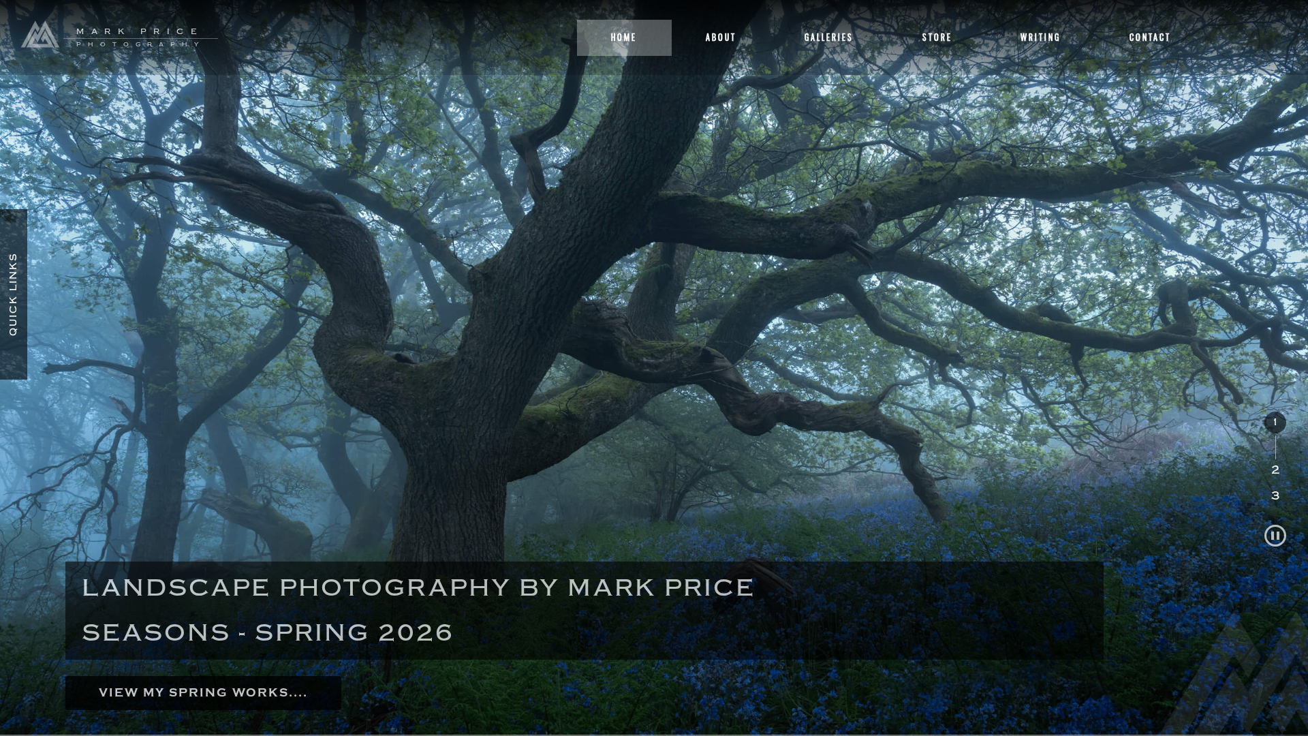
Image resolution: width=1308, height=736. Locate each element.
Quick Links (13, 294)
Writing (1041, 37)
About (721, 37)
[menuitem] (1275, 435)
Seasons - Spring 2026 (268, 633)
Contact (1150, 37)
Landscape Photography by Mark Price (419, 588)
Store (937, 37)
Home (624, 37)
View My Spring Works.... (203, 692)
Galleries (829, 37)
